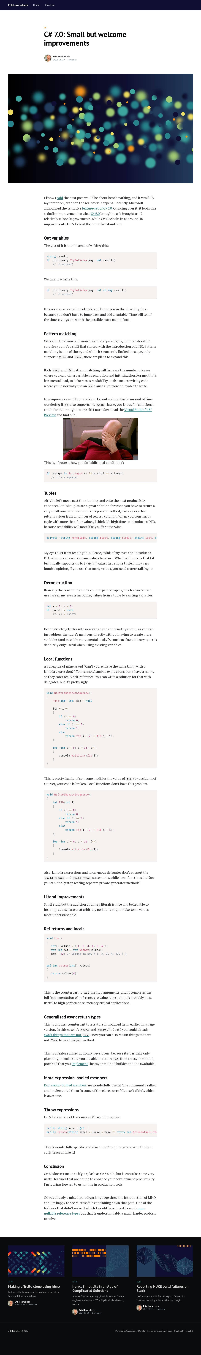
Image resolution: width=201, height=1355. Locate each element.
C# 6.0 (95, 213)
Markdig (141, 1331)
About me (50, 5)
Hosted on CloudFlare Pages (159, 1331)
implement (80, 1064)
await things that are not (66, 1035)
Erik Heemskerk (18, 5)
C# (45, 27)
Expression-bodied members (65, 1085)
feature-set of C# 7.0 (97, 208)
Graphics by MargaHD (183, 1331)
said (60, 198)
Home (36, 5)
